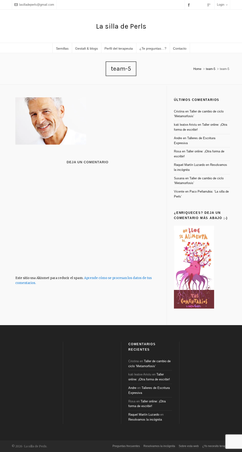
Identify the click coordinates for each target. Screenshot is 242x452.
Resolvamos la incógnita (145, 419)
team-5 (210, 69)
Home (197, 69)
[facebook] (189, 5)
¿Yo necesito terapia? (216, 446)
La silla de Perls (121, 26)
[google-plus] (209, 5)
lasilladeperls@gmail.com (36, 4)
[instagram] (203, 4)
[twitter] (196, 4)
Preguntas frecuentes (126, 446)
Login (220, 4)
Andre (178, 138)
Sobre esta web (189, 446)
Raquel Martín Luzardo (189, 165)
